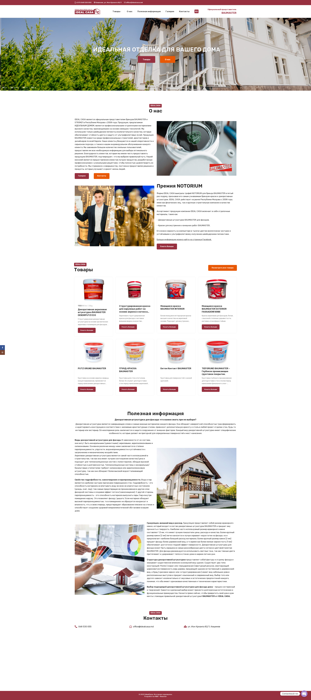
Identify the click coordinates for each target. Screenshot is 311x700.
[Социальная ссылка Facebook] (2, 347)
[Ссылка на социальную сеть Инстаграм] (2, 352)
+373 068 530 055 (83, 2)
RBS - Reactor (161, 696)
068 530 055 (84, 626)
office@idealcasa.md (134, 2)
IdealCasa (149, 694)
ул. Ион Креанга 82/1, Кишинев (204, 626)
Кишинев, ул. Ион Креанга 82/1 (108, 2)
